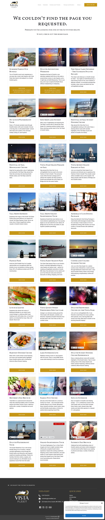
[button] (102, 503)
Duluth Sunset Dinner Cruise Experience (82, 354)
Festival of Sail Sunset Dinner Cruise (82, 121)
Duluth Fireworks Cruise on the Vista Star (83, 309)
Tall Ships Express (18, 214)
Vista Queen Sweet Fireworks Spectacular (51, 309)
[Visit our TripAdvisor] (50, 507)
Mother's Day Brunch (19, 398)
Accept (84, 515)
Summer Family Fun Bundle (18, 70)
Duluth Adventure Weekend (49, 70)
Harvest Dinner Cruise (20, 353)
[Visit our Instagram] (46, 507)
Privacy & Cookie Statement (52, 518)
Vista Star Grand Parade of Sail (52, 166)
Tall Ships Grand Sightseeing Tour (48, 215)
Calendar (45, 4)
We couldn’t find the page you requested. (22, 485)
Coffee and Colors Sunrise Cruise (80, 262)
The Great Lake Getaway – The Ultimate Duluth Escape (82, 71)
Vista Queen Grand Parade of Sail (80, 166)
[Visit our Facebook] (40, 507)
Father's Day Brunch (81, 442)
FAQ (70, 499)
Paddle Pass (15, 260)
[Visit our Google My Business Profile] (43, 507)
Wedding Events (73, 501)
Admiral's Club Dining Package (82, 215)
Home (39, 4)
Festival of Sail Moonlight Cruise (18, 166)
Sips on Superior (79, 398)
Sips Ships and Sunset (50, 120)
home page (62, 34)
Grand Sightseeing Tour (52, 442)
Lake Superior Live (49, 353)
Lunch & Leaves (16, 307)
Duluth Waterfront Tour (19, 443)
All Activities (72, 497)
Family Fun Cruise (48, 398)
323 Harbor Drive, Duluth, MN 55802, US (52, 501)
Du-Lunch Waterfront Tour (20, 121)
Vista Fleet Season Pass (51, 260)
